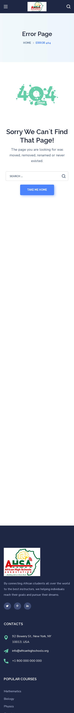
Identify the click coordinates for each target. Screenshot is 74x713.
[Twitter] (7, 606)
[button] (68, 6)
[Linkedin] (27, 606)
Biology (9, 699)
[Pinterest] (17, 606)
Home (27, 42)
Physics (9, 706)
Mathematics (12, 691)
